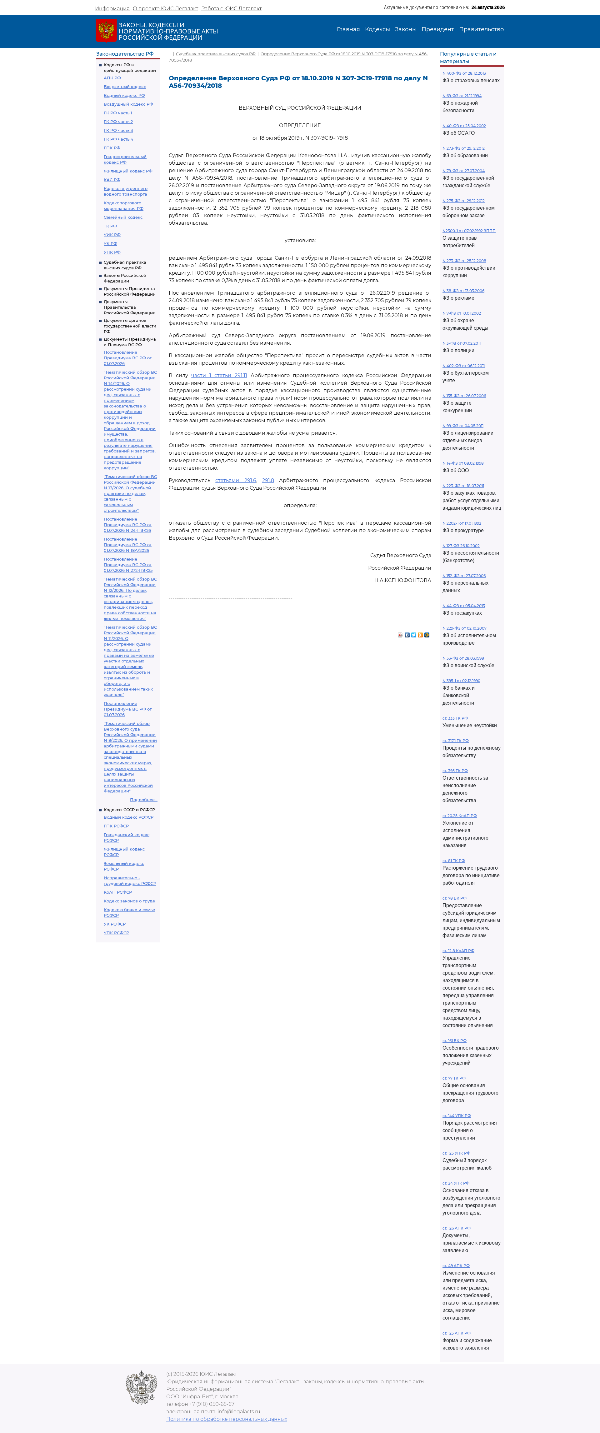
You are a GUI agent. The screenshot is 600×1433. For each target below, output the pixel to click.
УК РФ (110, 243)
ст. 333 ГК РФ (455, 718)
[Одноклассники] (420, 633)
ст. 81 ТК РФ (453, 860)
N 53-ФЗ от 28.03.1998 (463, 658)
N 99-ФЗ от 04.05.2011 (462, 425)
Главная (348, 29)
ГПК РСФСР (116, 825)
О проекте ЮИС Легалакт (165, 9)
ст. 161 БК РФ (454, 1040)
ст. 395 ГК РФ (455, 770)
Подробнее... (144, 799)
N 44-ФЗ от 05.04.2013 (463, 605)
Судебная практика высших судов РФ (216, 53)
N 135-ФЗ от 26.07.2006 (464, 395)
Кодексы (377, 29)
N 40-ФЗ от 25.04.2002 (464, 125)
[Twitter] (414, 633)
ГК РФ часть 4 (118, 139)
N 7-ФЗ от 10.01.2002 (461, 313)
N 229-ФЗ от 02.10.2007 (464, 628)
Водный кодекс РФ (124, 95)
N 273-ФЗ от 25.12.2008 (464, 260)
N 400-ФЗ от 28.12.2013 (464, 73)
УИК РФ (112, 234)
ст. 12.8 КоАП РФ (458, 950)
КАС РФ (112, 179)
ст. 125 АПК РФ (456, 1333)
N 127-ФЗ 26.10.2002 (461, 545)
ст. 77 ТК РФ (454, 1078)
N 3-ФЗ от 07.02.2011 (461, 343)
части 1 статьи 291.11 (219, 375)
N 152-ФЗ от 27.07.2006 (464, 575)
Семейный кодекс (123, 217)
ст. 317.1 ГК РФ (455, 740)
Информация (112, 9)
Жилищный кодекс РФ (128, 170)
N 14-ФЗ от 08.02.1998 (463, 463)
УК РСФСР (115, 923)
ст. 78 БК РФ (454, 898)
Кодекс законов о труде (129, 900)
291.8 (268, 480)
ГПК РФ (112, 147)
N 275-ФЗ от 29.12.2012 (463, 200)
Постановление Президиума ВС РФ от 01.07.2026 (128, 358)
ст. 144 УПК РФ (456, 1115)
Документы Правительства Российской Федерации (130, 307)
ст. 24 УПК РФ (455, 1183)
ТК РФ (110, 225)
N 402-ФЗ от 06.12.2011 (463, 365)
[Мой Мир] (427, 633)
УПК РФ (112, 252)
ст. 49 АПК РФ (456, 1265)
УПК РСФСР (116, 932)
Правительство (481, 29)
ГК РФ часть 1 (118, 112)
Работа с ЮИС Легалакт (231, 9)
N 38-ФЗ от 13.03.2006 (463, 290)
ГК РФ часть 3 (118, 130)
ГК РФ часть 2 (118, 121)
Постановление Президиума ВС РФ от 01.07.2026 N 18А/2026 (128, 545)
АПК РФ (112, 77)
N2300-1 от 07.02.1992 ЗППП (469, 230)
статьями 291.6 (235, 480)
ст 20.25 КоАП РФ (459, 815)
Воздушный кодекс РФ (128, 104)
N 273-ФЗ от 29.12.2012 (463, 148)
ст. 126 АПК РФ (456, 1228)
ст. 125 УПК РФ (456, 1153)
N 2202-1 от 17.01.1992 (461, 523)
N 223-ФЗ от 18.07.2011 (463, 485)
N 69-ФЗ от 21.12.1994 (462, 95)
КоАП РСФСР (118, 892)
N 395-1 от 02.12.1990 (461, 680)
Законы (406, 29)
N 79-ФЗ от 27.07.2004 (463, 170)
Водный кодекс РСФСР (128, 817)
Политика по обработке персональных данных (226, 1419)
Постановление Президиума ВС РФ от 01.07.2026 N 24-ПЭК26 (128, 525)
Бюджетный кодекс (125, 86)
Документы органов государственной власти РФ (130, 326)
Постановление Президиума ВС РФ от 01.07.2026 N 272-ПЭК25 (128, 565)
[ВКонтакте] (407, 633)
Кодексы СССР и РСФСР (129, 809)
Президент (438, 29)
